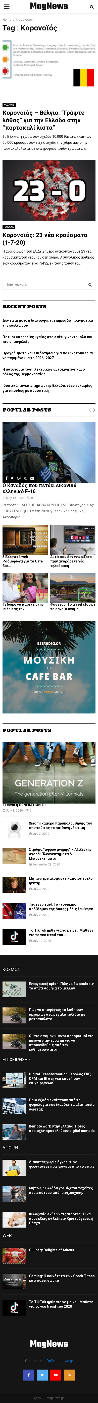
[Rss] (69, 1375)
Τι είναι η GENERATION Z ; (24, 805)
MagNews (49, 6)
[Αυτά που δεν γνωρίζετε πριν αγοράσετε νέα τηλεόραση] (72, 540)
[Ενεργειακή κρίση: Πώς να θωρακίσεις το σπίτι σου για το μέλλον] (14, 989)
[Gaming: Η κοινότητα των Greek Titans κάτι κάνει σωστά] (14, 1281)
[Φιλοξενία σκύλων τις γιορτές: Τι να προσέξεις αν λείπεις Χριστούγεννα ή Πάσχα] (14, 1220)
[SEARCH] (90, 285)
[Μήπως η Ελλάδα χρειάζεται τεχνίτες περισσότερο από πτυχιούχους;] (14, 1194)
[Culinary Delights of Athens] (14, 1255)
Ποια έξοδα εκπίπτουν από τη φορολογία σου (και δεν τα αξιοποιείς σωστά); (61, 1104)
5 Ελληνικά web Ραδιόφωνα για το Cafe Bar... (23, 561)
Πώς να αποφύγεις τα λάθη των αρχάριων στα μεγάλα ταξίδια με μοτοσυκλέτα (57, 1014)
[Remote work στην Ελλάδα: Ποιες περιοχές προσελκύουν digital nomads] (14, 1132)
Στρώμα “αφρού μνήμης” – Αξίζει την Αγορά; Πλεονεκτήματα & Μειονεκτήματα (60, 853)
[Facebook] (28, 1375)
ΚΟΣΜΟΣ (9, 104)
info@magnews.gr (58, 1361)
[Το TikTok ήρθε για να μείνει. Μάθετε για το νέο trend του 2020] (14, 937)
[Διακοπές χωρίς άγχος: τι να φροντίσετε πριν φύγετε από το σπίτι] (14, 1167)
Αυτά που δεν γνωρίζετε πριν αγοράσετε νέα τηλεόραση (71, 561)
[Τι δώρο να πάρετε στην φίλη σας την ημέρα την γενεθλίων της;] (25, 588)
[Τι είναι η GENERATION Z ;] (49, 773)
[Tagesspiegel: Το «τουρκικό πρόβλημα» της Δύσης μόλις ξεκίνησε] (14, 911)
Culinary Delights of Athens (51, 1250)
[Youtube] (55, 1375)
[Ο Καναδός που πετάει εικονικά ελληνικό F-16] (49, 452)
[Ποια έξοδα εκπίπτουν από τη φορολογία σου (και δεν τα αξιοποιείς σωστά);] (14, 1106)
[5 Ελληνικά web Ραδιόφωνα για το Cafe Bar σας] (25, 540)
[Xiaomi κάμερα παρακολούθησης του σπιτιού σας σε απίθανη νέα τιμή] (14, 830)
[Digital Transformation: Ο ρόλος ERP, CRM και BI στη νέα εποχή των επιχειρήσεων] (14, 1080)
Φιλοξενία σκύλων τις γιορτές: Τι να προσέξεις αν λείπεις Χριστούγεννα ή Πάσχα (61, 1218)
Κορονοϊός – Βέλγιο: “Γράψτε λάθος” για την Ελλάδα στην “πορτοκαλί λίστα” (43, 120)
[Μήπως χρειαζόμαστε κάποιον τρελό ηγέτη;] (14, 885)
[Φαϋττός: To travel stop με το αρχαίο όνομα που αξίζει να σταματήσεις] (72, 588)
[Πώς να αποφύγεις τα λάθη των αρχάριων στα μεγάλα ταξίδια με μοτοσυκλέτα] (14, 1015)
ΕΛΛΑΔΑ (9, 227)
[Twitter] (42, 1375)
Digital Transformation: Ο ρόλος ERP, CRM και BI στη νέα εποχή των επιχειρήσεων (60, 1078)
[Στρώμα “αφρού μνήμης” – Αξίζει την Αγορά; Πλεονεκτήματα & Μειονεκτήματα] (14, 856)
